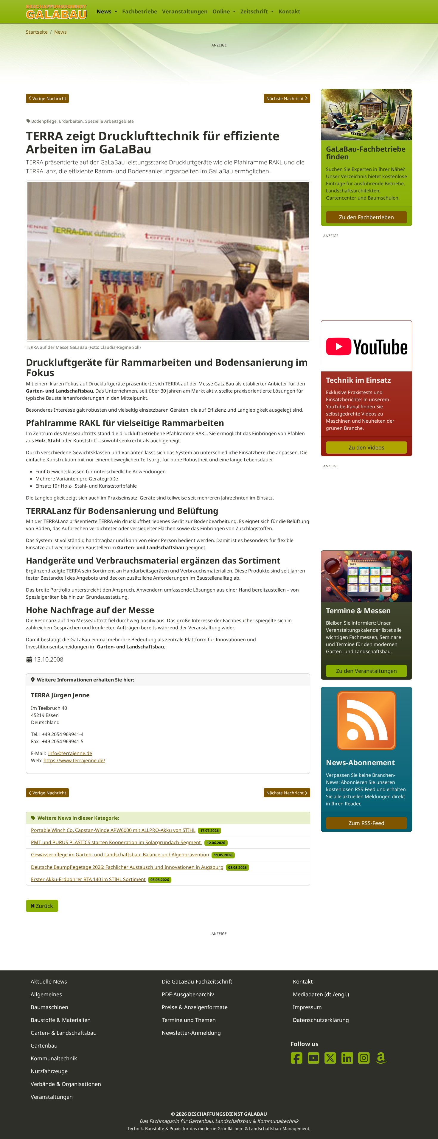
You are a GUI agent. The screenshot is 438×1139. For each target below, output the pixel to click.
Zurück (43, 905)
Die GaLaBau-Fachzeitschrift (197, 981)
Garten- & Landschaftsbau (64, 1032)
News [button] (105, 11)
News (60, 32)
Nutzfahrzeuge (49, 1071)
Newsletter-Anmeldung (191, 1032)
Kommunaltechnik (54, 1058)
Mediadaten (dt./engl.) (321, 994)
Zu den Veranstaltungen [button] (366, 670)
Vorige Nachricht (49, 98)
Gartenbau (44, 1045)
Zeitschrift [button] (254, 11)
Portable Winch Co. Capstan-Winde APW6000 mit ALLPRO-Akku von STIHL (113, 830)
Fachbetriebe (139, 11)
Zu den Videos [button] (366, 447)
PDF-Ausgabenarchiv (188, 994)
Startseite (37, 32)
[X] (330, 1057)
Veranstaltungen (185, 11)
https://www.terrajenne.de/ (74, 760)
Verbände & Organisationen (66, 1083)
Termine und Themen (189, 1019)
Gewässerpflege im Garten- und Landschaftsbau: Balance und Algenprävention (120, 854)
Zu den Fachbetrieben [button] (366, 217)
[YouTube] (313, 1057)
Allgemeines (46, 994)
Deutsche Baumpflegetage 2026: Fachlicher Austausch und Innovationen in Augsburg (127, 867)
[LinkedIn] (347, 1057)
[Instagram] (363, 1057)
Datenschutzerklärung (321, 1019)
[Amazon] (380, 1057)
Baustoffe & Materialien (61, 1019)
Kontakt (289, 11)
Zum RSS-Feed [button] (366, 823)
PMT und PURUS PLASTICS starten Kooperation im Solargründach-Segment (116, 842)
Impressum (307, 1007)
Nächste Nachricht (285, 98)
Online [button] (222, 11)
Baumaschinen (49, 1007)
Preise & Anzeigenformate (195, 1007)
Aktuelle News (49, 981)
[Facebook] (296, 1057)
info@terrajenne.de (70, 753)
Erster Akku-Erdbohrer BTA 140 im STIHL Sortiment (88, 879)
